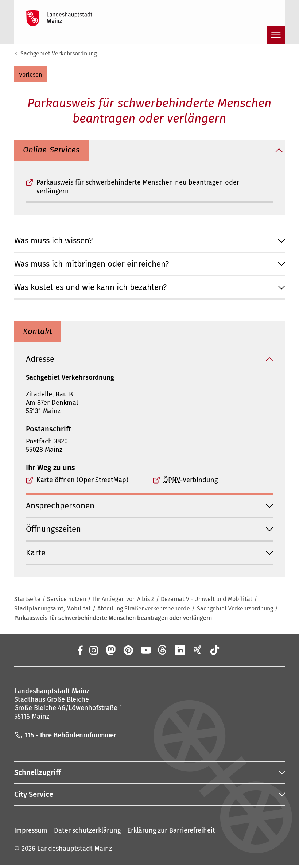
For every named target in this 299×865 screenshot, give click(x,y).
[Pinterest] (128, 650)
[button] (30, 74)
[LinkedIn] (180, 650)
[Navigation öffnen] (276, 35)
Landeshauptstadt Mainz (74, 849)
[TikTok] (215, 650)
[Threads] (163, 650)
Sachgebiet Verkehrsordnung (58, 53)
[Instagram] (93, 650)
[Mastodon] (111, 650)
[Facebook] (80, 650)
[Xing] (197, 650)
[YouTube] (145, 650)
